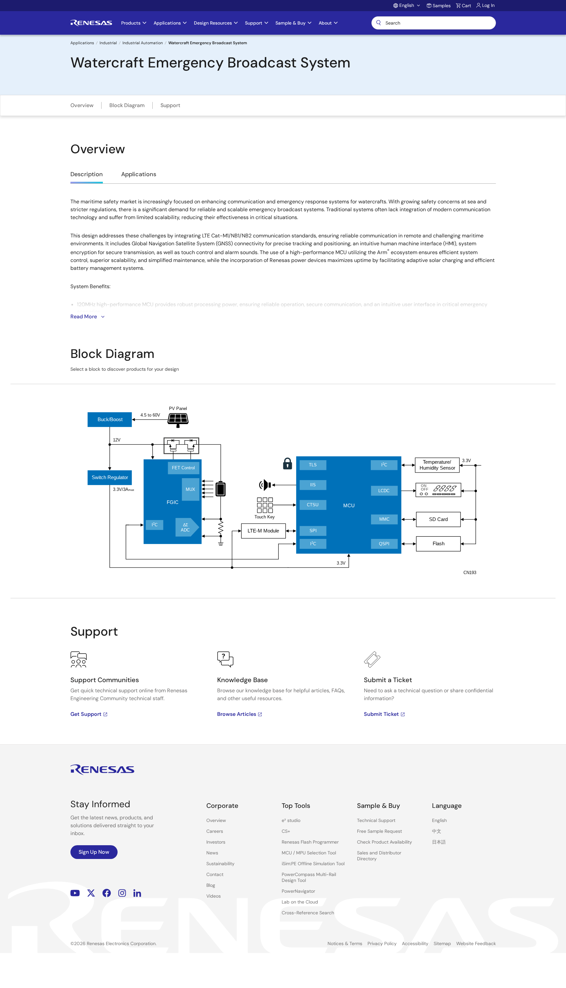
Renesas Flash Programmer (310, 842)
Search (433, 23)
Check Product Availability (384, 842)
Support (170, 105)
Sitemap (442, 943)
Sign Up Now (94, 851)
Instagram (122, 892)
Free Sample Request (379, 831)
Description (86, 174)
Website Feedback (476, 943)
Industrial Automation (143, 43)
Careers (214, 831)
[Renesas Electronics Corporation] (91, 23)
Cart (466, 5)
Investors (215, 842)
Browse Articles (236, 714)
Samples (442, 5)
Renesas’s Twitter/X (91, 892)
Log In (488, 5)
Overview (82, 105)
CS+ (286, 831)
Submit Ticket (381, 714)
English (439, 820)
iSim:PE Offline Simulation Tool (313, 864)
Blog (210, 885)
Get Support (86, 714)
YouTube (75, 892)
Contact (214, 874)
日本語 (439, 842)
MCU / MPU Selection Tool (309, 853)
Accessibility (415, 943)
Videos (213, 896)
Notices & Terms (345, 943)
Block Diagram (127, 105)
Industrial (108, 43)
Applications (82, 43)
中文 (436, 831)
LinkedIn (137, 892)
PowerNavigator (298, 891)
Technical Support (376, 820)
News (212, 853)
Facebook (106, 892)
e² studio (291, 820)
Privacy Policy (382, 943)
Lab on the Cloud (300, 902)
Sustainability (220, 864)
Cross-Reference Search (308, 913)
